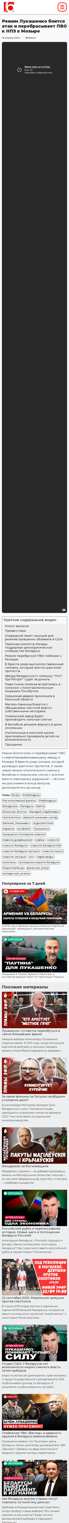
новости (53, 839)
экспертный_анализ (16, 873)
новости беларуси (15, 845)
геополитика (11, 817)
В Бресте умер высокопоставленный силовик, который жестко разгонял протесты (34, 667)
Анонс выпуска (17, 626)
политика (9, 862)
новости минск (53, 851)
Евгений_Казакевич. (16, 823)
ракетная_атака (38, 868)
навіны (40, 839)
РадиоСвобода (13, 868)
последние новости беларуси (39, 862)
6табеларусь (31, 795)
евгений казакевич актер (40, 817)
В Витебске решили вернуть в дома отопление (33, 726)
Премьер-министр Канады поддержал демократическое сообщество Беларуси (28, 647)
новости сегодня (14, 856)
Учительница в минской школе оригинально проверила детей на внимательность (32, 736)
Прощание (13, 744)
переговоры (45, 856)
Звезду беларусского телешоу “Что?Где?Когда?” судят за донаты (33, 677)
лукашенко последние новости (24, 834)
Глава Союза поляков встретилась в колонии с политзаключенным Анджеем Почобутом (32, 688)
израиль (8, 828)
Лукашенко (41, 828)
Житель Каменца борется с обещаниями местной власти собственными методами (28, 708)
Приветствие (15, 631)
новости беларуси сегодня (21, 851)
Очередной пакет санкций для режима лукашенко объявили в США (34, 637)
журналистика (43, 823)
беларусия (10, 806)
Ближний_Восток (14, 811)
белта (40, 806)
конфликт (23, 828)
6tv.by (16, 795)
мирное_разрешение (17, 839)
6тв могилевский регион (19, 800)
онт (31, 856)
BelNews (30, 37)
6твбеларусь (47, 800)
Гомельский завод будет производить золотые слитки (28, 717)
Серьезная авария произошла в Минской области (30, 697)
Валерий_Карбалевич (45, 811)
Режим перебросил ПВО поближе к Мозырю (33, 657)
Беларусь (27, 806)
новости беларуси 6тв (46, 845)
